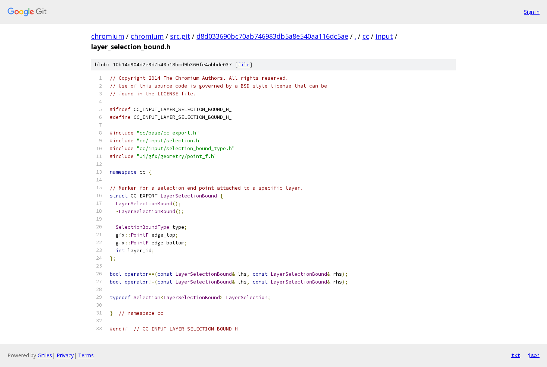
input (384, 36)
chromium (107, 36)
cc (365, 36)
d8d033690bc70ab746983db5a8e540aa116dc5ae (272, 36)
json (534, 355)
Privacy (65, 355)
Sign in (532, 11)
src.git (180, 36)
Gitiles (45, 355)
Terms (86, 355)
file (244, 64)
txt (515, 355)
